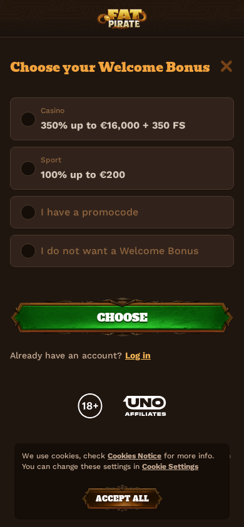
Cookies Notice (134, 455)
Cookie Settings (170, 467)
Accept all (122, 499)
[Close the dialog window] (226, 66)
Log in (138, 355)
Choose (122, 317)
